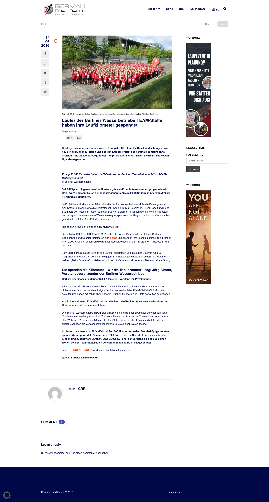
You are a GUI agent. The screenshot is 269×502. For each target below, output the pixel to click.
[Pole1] (198, 135)
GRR (69, 137)
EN (217, 10)
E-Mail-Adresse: (195, 155)
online (113, 238)
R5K (181, 8)
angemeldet (58, 453)
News (169, 8)
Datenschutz (197, 8)
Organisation (69, 131)
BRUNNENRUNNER (80, 350)
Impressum (175, 492)
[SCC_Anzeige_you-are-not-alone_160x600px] (198, 283)
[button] (7, 495)
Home (208, 23)
